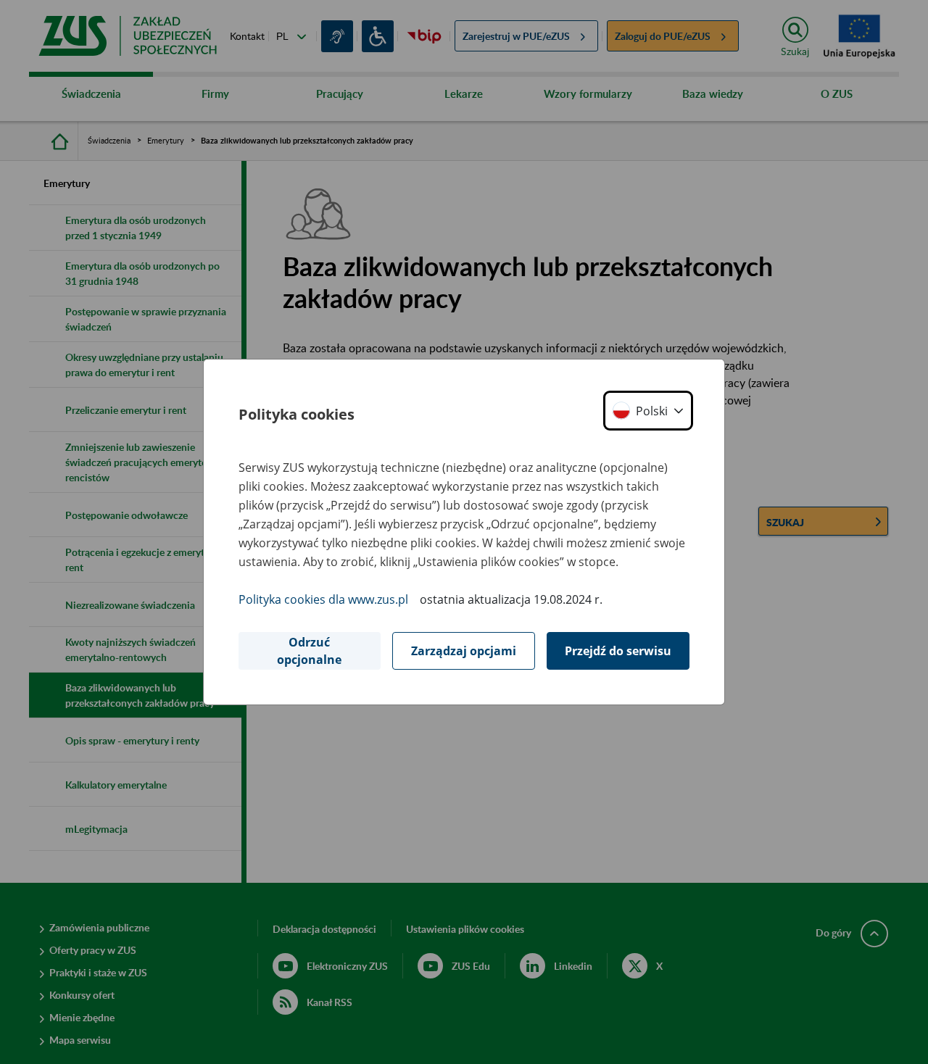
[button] (648, 410)
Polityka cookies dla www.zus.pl (323, 599)
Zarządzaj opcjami (463, 651)
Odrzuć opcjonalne (309, 651)
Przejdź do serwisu (618, 651)
